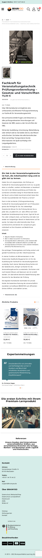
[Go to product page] (11, 319)
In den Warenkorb (26, 155)
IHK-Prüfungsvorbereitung (23, 149)
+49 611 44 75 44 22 (19, 2)
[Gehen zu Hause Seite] (2, 20)
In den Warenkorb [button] (17, 310)
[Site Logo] (14, 9)
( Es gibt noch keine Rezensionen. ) (20, 99)
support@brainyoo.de (9, 483)
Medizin (12, 333)
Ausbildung (12, 149)
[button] (29, 9)
